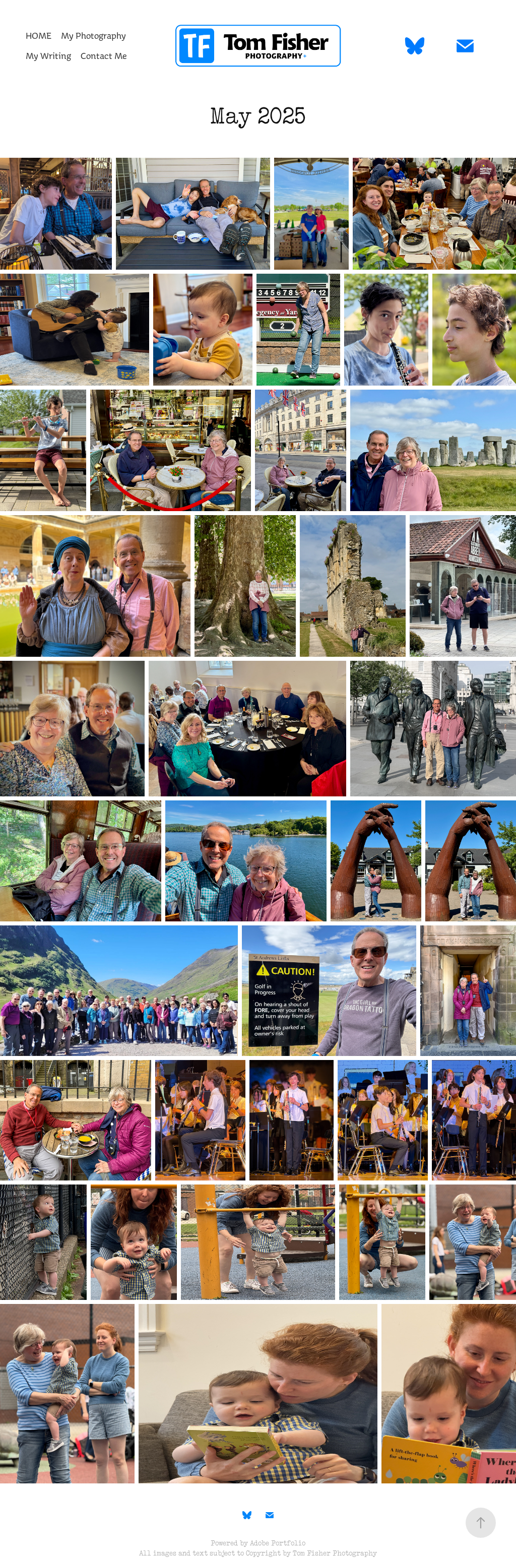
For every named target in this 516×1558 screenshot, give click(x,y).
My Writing (48, 55)
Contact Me (104, 55)
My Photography (93, 35)
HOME (38, 35)
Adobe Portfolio (277, 1543)
